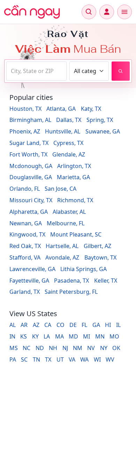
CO (60, 325)
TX (48, 359)
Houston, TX (25, 108)
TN (36, 359)
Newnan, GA (25, 223)
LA (47, 336)
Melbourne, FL (65, 223)
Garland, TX (24, 292)
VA (72, 359)
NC (26, 348)
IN (12, 336)
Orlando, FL (24, 188)
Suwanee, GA (102, 131)
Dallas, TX (68, 120)
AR (24, 325)
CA (47, 325)
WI (97, 359)
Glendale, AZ (68, 154)
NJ (65, 348)
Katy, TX (91, 108)
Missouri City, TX (30, 200)
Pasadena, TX (71, 280)
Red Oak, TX (25, 246)
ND (40, 348)
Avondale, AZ (62, 257)
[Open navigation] (124, 12)
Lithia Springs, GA (83, 269)
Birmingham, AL (30, 120)
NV (91, 348)
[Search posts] (121, 71)
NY (103, 348)
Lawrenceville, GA (32, 269)
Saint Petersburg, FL (71, 292)
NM (77, 348)
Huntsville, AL (62, 131)
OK (116, 348)
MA (59, 336)
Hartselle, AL (62, 246)
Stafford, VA (24, 257)
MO (114, 336)
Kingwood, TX (27, 234)
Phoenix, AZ (24, 131)
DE (73, 325)
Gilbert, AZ (97, 246)
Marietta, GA (73, 177)
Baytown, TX (100, 257)
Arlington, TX (74, 166)
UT (60, 359)
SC (24, 359)
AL (12, 325)
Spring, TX (99, 120)
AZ (36, 325)
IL (118, 325)
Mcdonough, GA (30, 166)
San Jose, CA (60, 188)
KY (35, 336)
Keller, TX (105, 280)
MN (100, 336)
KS (23, 336)
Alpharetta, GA (28, 212)
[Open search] (89, 12)
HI (108, 325)
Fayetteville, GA (29, 280)
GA (96, 325)
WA (84, 359)
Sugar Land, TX (28, 143)
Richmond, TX (75, 200)
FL (84, 325)
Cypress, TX (68, 143)
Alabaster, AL (69, 212)
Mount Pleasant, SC (75, 234)
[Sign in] (106, 12)
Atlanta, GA (61, 108)
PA (12, 359)
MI (86, 336)
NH (53, 348)
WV (110, 359)
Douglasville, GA (30, 177)
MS (13, 348)
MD (73, 336)
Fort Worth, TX (28, 154)
